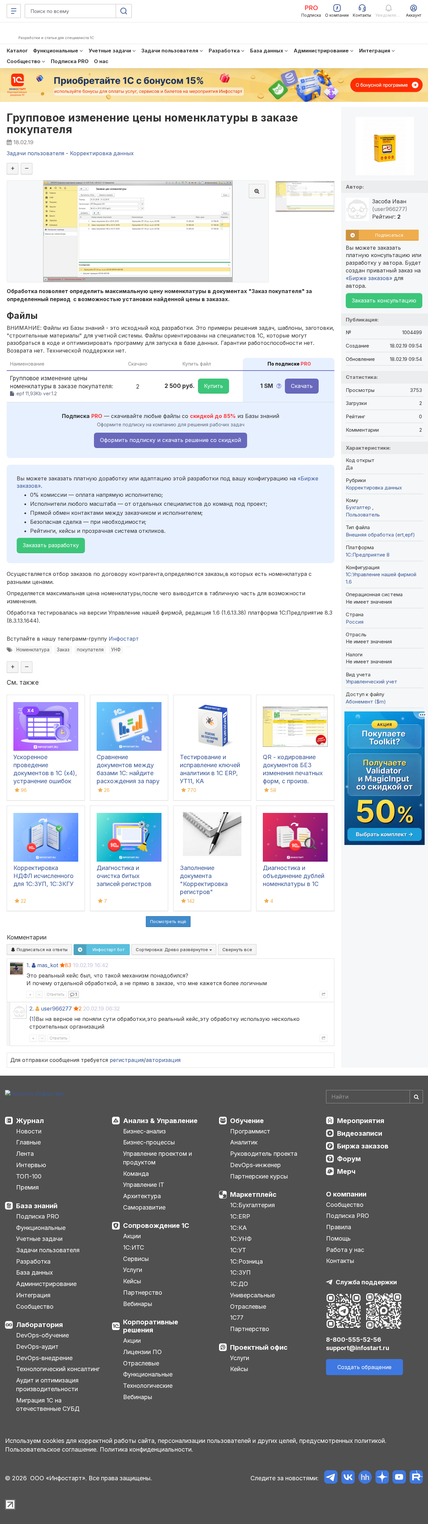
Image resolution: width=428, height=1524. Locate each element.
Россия (354, 622)
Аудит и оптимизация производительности (47, 1384)
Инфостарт (124, 638)
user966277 (56, 1008)
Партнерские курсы (259, 1176)
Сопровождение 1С (156, 1226)
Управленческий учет (371, 681)
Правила (338, 1227)
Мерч (346, 1171)
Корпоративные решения (150, 1326)
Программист (250, 1131)
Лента (25, 1153)
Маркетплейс (253, 1194)
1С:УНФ (240, 1238)
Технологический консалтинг (58, 1368)
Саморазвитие (144, 1207)
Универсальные (252, 1295)
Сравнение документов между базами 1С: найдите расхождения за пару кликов (128, 773)
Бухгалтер (359, 507)
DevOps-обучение (42, 1335)
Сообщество (35, 1306)
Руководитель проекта (263, 1153)
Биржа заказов (363, 1146)
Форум (349, 1159)
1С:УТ (238, 1250)
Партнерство (142, 1292)
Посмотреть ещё (168, 921)
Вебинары (137, 1303)
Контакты (340, 1260)
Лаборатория (39, 1325)
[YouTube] (399, 1478)
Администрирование (46, 1283)
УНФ (116, 649)
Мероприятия (360, 1121)
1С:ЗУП (240, 1272)
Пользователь (363, 514)
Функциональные (41, 1227)
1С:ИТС (133, 1247)
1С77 (236, 1317)
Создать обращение (364, 1367)
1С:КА (238, 1227)
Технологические (148, 1385)
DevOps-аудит (37, 1346)
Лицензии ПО (142, 1351)
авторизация (163, 1060)
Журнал (30, 1121)
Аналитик (243, 1142)
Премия (27, 1187)
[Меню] (14, 11)
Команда (136, 1173)
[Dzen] (382, 1478)
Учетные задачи (39, 1238)
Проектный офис (259, 1347)
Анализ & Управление (160, 1121)
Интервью (31, 1164)
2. (31, 1008)
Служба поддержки (366, 1282)
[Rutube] (416, 1478)
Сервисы (136, 1258)
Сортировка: (172, 949)
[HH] (365, 1478)
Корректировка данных (374, 487)
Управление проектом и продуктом (157, 1158)
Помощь (338, 1238)
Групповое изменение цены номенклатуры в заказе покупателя (152, 123)
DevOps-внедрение (44, 1357)
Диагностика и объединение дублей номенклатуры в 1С (293, 875)
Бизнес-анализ (144, 1131)
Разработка (33, 1261)
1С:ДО (239, 1283)
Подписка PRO (37, 1216)
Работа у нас (345, 1249)
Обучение (247, 1121)
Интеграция (33, 1295)
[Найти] (416, 1096)
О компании (346, 1194)
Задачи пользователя (48, 1250)
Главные (28, 1142)
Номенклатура (32, 649)
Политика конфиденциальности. (146, 1449)
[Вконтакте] (348, 1478)
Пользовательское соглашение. (51, 1449)
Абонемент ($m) (366, 701)
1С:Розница (246, 1261)
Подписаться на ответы (41, 949)
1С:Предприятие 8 (368, 555)
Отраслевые (141, 1363)
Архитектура (142, 1196)
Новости (28, 1131)
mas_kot (47, 965)
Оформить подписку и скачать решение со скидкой (170, 440)
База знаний (37, 1206)
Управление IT (143, 1184)
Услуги (132, 1269)
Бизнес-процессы (149, 1142)
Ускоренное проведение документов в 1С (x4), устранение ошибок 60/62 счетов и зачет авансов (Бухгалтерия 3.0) (45, 781)
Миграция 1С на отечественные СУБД (48, 1404)
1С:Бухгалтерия (252, 1205)
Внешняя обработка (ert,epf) (380, 534)
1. (28, 965)
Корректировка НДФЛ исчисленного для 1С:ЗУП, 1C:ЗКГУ (43, 875)
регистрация (127, 1060)
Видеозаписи (359, 1133)
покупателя (90, 649)
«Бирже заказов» (369, 278)
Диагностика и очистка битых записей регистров (124, 875)
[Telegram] (331, 1478)
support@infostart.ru (357, 1347)
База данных (34, 1272)
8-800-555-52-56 (353, 1339)
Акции (132, 1236)
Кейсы (132, 1281)
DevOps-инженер (255, 1164)
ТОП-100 (28, 1176)
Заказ (63, 649)
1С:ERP (240, 1216)
